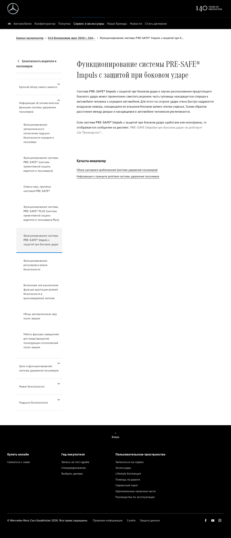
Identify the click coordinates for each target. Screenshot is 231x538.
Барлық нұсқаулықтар (30, 38)
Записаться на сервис (130, 462)
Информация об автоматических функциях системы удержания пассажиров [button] (39, 107)
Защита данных (150, 520)
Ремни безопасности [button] (32, 386)
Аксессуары (123, 468)
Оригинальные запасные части (136, 491)
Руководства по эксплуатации (135, 497)
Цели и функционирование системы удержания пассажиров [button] (39, 368)
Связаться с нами (18, 462)
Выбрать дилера (72, 473)
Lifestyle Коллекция (128, 473)
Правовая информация (108, 520)
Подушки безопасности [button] (33, 402)
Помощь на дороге (128, 479)
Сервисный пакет (127, 485)
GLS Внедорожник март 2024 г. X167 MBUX (71, 38)
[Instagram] (220, 520)
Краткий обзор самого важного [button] (38, 87)
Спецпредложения (73, 468)
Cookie (131, 520)
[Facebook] (206, 520)
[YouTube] (213, 520)
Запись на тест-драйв (75, 462)
